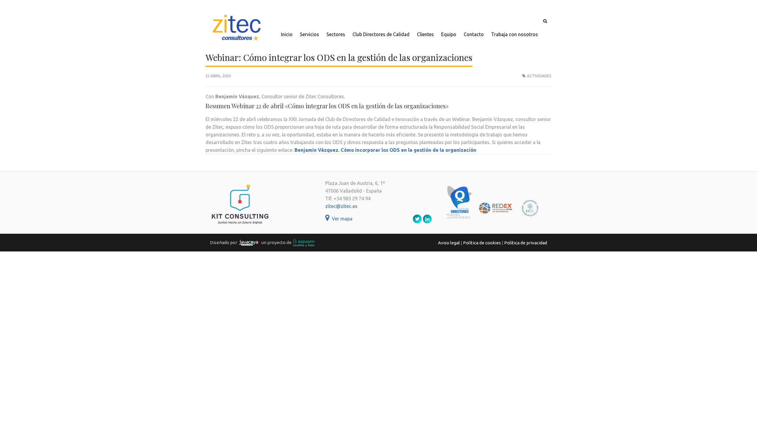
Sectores (335, 34)
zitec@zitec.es (341, 206)
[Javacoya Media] (249, 242)
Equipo (448, 34)
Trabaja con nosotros (514, 34)
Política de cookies (482, 242)
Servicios (309, 34)
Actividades (539, 76)
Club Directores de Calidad (381, 34)
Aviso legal (449, 242)
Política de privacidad (525, 242)
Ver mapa (340, 218)
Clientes (425, 34)
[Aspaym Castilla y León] (303, 242)
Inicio (286, 34)
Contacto (474, 34)
